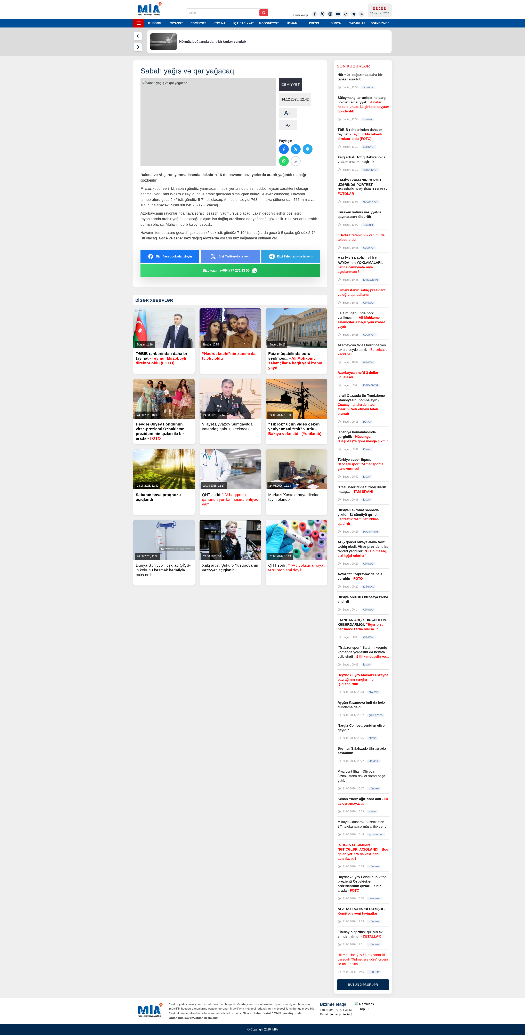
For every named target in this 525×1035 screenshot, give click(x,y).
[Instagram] (330, 14)
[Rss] (361, 14)
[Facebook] (315, 14)
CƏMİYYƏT (198, 23)
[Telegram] (353, 14)
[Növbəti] (137, 47)
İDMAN (292, 23)
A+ (288, 113)
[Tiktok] (346, 14)
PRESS (314, 23)
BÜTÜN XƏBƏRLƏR (363, 984)
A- (288, 125)
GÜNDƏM (154, 23)
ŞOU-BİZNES (380, 23)
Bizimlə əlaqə (299, 15)
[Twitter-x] (322, 14)
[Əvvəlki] (137, 36)
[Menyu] (138, 23)
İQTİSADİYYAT (243, 23)
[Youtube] (338, 14)
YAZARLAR (357, 23)
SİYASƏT (176, 23)
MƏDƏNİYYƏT (269, 23)
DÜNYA (336, 23)
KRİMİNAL (220, 23)
